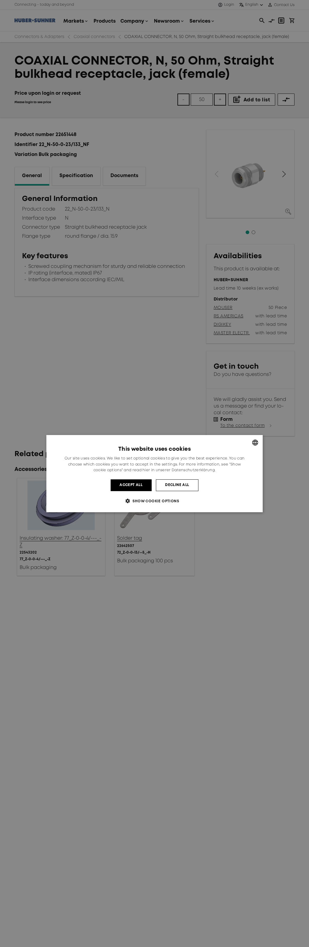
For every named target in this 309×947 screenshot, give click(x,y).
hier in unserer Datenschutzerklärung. (178, 470)
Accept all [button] (130, 485)
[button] (154, 501)
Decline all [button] (177, 485)
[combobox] (255, 442)
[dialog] (154, 473)
